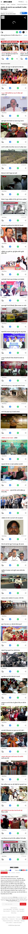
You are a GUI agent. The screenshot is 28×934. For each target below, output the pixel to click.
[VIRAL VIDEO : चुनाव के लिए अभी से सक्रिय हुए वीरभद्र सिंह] (10, 513)
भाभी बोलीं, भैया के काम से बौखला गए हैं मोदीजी (12, 279)
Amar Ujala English (7, 909)
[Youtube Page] (23, 870)
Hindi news (15, 897)
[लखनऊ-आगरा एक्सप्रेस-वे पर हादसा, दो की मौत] (10, 619)
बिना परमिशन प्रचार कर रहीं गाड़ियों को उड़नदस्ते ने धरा (14, 784)
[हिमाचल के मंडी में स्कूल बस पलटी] (10, 194)
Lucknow (13, 872)
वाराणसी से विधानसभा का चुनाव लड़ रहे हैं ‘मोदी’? (12, 730)
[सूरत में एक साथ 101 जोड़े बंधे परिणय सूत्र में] (10, 645)
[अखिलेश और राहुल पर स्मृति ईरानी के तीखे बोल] (10, 88)
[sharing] (26, 32)
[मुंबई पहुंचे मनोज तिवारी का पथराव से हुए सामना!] (10, 142)
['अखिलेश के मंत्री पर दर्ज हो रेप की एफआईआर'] (10, 539)
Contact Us (12, 918)
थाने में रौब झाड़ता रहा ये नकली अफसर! (10, 411)
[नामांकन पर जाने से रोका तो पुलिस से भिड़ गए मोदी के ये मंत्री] (10, 725)
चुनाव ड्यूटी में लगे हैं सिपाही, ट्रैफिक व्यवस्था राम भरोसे (13, 305)
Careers (18, 917)
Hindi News (3, 4)
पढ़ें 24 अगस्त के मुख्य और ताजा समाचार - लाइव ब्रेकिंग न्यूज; (12, 878)
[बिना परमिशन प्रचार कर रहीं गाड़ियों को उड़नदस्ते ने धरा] (10, 805)
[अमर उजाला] (7, 2)
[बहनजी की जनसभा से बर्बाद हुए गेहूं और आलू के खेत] (10, 353)
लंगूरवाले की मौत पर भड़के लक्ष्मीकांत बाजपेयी (12, 464)
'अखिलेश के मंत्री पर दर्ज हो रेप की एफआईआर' (12, 518)
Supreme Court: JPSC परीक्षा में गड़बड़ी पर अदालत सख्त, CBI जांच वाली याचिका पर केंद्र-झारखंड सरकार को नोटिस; (14, 892)
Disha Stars (13, 912)
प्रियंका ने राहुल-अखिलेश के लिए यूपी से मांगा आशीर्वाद (14, 199)
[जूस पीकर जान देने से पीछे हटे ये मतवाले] (10, 698)
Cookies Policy (5, 918)
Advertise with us (11, 917)
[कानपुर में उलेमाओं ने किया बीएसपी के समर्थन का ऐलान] (10, 381)
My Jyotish (15, 909)
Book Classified (20, 911)
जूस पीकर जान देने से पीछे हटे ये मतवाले (10, 676)
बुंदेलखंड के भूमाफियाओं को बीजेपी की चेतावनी (12, 225)
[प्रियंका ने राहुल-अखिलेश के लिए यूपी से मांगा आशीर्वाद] (10, 220)
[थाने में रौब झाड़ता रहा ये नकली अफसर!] (10, 433)
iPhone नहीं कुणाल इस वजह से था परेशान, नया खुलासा (10, 54)
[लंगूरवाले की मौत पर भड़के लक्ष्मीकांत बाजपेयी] (10, 485)
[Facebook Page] (20, 870)
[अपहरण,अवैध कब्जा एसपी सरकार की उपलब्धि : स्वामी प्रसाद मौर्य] (10, 779)
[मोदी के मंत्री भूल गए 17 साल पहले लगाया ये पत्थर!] (10, 407)
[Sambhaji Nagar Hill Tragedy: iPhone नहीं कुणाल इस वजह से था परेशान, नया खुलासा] (7, 59)
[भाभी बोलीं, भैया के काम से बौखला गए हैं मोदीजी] (10, 300)
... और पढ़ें (25, 35)
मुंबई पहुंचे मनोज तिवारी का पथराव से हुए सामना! (12, 121)
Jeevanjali (21, 909)
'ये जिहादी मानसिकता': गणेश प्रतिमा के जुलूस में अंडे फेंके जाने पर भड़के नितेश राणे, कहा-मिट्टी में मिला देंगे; (13, 887)
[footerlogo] (14, 867)
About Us (4, 917)
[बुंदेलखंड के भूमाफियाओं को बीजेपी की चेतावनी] (10, 247)
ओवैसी (9, 438)
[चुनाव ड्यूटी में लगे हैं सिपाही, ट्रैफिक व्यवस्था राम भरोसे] (10, 327)
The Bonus (13, 911)
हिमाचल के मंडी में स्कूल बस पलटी (9, 173)
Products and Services (8, 920)
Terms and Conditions (20, 918)
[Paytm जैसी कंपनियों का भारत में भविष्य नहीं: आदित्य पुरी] (10, 116)
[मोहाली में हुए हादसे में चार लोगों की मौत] (10, 671)
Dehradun (18, 872)
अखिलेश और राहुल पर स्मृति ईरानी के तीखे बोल (12, 67)
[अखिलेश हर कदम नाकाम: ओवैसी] (10, 459)
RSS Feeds (16, 920)
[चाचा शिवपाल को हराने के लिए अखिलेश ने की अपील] (10, 859)
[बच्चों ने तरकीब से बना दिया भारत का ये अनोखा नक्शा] (10, 168)
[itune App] (8, 870)
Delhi (9, 872)
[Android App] (6, 870)
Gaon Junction (6, 911)
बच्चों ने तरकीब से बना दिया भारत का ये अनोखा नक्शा (13, 147)
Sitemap (22, 920)
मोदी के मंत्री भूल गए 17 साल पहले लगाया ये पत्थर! (13, 385)
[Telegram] (26, 870)
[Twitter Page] (21, 870)
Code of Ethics (9, 922)
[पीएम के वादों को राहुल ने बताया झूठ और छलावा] (10, 565)
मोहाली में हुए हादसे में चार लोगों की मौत (10, 650)
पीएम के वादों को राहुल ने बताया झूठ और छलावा (12, 544)
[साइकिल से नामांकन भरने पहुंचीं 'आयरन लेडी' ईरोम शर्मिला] (10, 593)
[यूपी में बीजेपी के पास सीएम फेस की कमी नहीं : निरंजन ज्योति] (10, 833)
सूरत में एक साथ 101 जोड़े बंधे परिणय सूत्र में (11, 624)
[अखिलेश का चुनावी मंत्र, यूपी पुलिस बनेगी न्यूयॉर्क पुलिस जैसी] (10, 274)
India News (13, 4)
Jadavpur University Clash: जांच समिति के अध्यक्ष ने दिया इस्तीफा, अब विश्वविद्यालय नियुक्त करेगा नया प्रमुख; (13, 883)
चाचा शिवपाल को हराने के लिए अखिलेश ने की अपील (13, 838)
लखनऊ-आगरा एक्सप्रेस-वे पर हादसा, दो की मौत (12, 598)
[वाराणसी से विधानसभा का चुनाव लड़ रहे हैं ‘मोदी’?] (10, 751)
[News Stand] (10, 870)
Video (8, 4)
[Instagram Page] (25, 870)
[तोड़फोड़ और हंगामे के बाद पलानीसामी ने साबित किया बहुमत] (17, 32)
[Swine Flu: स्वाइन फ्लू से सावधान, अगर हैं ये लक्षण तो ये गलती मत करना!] (26, 59)
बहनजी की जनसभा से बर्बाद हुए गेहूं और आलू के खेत (13, 331)
